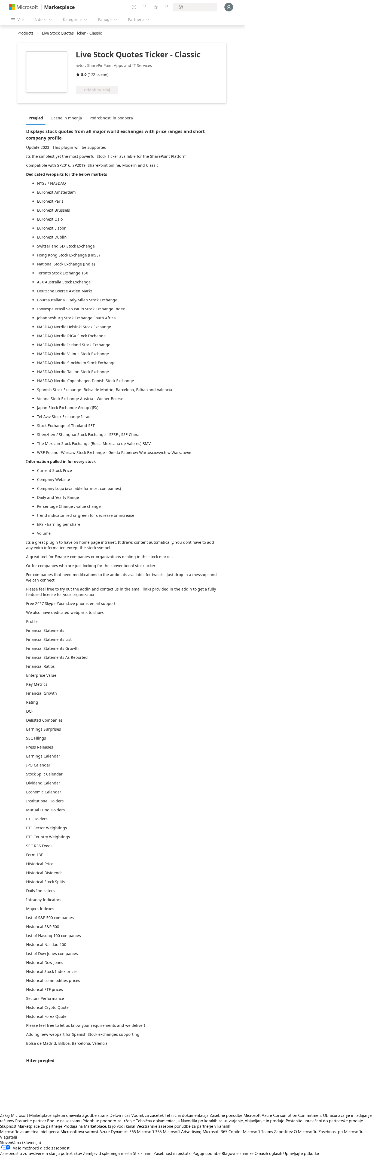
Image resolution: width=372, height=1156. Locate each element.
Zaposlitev (283, 1131)
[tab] (37, 118)
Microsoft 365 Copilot (222, 1131)
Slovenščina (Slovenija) (20, 1142)
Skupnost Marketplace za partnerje (31, 1126)
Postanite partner (30, 1120)
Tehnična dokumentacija (187, 1115)
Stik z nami (143, 1153)
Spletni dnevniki (67, 1115)
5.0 (84, 74)
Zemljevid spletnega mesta (107, 1153)
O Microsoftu (305, 1131)
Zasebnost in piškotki (172, 1153)
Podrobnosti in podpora (111, 117)
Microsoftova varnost (79, 1131)
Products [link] (25, 33)
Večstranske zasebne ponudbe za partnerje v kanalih (183, 1126)
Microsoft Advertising (182, 1131)
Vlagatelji (8, 1137)
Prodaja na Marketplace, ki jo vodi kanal (99, 1126)
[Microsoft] (23, 7)
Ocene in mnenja (66, 117)
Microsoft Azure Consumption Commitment (283, 1115)
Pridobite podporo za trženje (109, 1120)
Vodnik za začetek (147, 1115)
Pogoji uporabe (207, 1153)
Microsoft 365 (149, 1131)
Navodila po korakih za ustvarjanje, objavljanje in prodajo (233, 1120)
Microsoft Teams (258, 1131)
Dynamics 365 (123, 1131)
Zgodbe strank (95, 1115)
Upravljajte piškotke (301, 1153)
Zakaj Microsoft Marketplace (25, 1115)
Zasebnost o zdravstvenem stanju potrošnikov (41, 1153)
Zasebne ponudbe (226, 1115)
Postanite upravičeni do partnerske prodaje (324, 1120)
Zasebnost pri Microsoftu (340, 1131)
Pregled (36, 117)
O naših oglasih (268, 1153)
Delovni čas (119, 1115)
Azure (104, 1131)
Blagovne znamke (238, 1153)
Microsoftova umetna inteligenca (29, 1131)
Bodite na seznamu (64, 1120)
